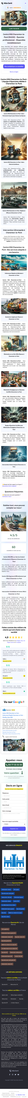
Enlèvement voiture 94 (7, 937)
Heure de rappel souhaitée (10, 821)
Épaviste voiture (5, 916)
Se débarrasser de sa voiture (8, 905)
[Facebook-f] (9, 1074)
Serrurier (12, 1093)
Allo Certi (8, 3)
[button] (25, 3)
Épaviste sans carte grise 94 (8, 960)
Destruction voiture (6, 901)
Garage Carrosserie (5, 1093)
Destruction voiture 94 (7, 964)
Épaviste (4, 912)
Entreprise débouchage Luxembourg (8, 1094)
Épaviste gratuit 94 (6, 940)
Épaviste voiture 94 (19, 937)
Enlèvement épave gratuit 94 (8, 933)
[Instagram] (12, 1074)
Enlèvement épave (18, 897)
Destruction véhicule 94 (15, 952)
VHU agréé (16, 889)
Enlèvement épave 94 (7, 956)
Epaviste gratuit (6, 1096)
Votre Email (5, 805)
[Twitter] (15, 1074)
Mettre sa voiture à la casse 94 (9, 944)
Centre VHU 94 (18, 956)
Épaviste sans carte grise (8, 893)
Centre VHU (16, 901)
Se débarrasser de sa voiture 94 (9, 948)
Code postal (5, 799)
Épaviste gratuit (20, 909)
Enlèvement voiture (6, 889)
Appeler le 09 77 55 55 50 (11, 736)
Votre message (6, 811)
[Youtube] (18, 1074)
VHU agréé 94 (5, 929)
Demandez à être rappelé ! (9, 486)
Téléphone (5, 793)
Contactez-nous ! (7, 496)
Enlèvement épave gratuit (8, 909)
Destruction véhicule (6, 897)
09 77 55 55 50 (15, 764)
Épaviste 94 (4, 952)
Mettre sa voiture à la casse (15, 912)
